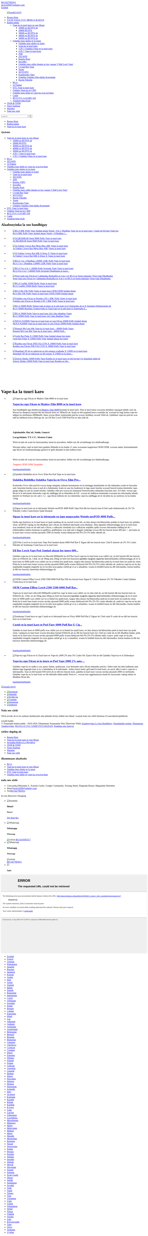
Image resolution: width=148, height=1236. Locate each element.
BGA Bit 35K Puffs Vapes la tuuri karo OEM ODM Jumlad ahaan (43, 293)
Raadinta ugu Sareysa (64, 726)
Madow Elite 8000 (50, 410)
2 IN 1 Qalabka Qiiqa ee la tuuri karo (35, 48)
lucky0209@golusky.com (25, 788)
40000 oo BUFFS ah (28, 35)
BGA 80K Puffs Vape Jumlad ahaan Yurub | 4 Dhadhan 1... (40, 233)
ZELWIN (22, 56)
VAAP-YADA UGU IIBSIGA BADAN (25, 20)
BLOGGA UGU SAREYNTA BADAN (34, 726)
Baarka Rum (24, 59)
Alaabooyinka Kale (21, 100)
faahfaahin (25, 469)
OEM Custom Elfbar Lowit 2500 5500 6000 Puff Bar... (45, 587)
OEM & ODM (14, 103)
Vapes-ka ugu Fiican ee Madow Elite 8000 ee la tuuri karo (47, 404)
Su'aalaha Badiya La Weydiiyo (21, 742)
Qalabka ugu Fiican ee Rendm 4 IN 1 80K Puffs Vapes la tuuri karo (44, 301)
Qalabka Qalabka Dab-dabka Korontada (36, 77)
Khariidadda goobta (122, 723)
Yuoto (21, 69)
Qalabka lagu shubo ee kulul (31, 43)
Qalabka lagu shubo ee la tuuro (27, 41)
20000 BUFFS (25, 30)
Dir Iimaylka (12, 818)
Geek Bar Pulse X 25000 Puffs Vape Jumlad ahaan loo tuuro (40, 338)
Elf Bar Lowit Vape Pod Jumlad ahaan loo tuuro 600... (45, 550)
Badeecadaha (13, 22)
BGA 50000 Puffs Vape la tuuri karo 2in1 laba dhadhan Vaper (41, 316)
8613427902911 (17, 791)
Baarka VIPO (19, 182)
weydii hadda (7, 721)
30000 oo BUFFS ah (28, 33)
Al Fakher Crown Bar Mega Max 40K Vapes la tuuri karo (39, 248)
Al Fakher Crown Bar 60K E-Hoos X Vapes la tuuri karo (39, 256)
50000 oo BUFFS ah (28, 38)
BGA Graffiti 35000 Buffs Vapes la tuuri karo (33, 286)
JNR (20, 54)
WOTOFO (23, 72)
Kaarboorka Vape (26, 74)
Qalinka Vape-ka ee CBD (24, 90)
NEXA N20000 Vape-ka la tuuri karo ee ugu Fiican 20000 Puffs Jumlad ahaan (49, 323)
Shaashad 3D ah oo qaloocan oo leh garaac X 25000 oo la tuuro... (43, 353)
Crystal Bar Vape (26, 67)
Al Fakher (17, 85)
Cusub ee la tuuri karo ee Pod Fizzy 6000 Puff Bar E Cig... (47, 624)
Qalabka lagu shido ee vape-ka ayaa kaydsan (33, 93)
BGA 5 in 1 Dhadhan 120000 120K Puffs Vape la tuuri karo (40, 263)
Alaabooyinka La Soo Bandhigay (97, 723)
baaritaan (17, 469)
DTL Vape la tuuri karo (23, 87)
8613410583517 (23, 839)
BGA (15, 82)
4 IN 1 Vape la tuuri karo (29, 51)
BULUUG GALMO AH (24, 98)
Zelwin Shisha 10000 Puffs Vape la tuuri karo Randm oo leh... (41, 361)
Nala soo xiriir (13, 111)
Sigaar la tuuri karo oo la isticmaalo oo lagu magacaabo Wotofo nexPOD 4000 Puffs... (64, 516)
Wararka (11, 108)
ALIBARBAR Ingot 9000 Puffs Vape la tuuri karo (36, 241)
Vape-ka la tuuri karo (28, 46)
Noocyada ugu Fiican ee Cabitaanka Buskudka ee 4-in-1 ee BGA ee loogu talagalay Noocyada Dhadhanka (62, 278)
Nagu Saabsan (13, 106)
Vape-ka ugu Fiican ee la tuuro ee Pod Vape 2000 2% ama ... (49, 661)
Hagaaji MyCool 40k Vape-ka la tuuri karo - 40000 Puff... (39, 331)
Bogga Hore (12, 17)
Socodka (22, 61)
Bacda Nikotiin (25, 80)
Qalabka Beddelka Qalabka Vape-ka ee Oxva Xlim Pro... (47, 479)
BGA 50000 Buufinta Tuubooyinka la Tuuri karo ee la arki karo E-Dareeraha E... (50, 308)
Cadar (15, 95)
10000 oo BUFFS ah (28, 28)
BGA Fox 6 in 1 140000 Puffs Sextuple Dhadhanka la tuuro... (41, 271)
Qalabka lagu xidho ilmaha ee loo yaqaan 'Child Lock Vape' (45, 64)
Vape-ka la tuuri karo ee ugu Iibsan (29, 25)
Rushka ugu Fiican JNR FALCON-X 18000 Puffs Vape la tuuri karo (44, 346)
